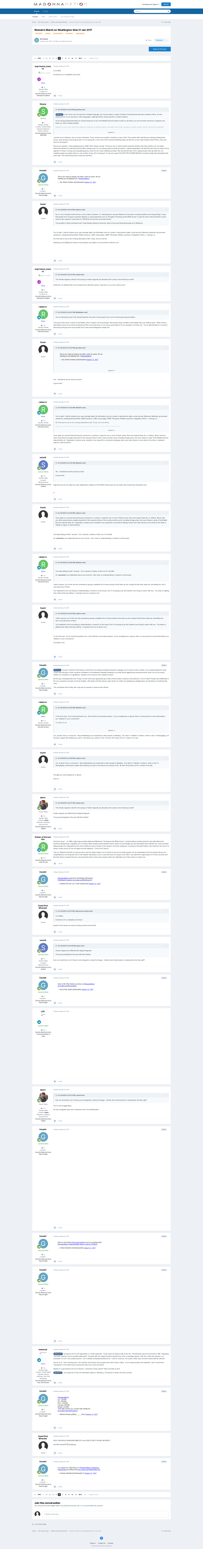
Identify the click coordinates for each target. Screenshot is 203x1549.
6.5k (44, 476)
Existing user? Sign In (151, 4)
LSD (43, 1011)
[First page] (35, 58)
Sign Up (166, 4)
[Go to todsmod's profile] (43, 1357)
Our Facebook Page (67, 17)
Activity (45, 11)
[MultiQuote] (54, 95)
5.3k (44, 858)
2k (44, 87)
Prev (39, 58)
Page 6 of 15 (93, 58)
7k (44, 189)
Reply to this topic (159, 49)
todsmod (43, 1349)
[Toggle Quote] (56, 109)
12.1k (44, 816)
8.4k (44, 1030)
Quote (60, 95)
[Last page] (85, 58)
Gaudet (45, 39)
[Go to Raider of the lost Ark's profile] (43, 847)
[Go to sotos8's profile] (43, 465)
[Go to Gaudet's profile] (36, 40)
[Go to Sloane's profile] (43, 111)
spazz (43, 797)
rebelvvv (78, 209)
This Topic (160, 11)
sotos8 (78, 274)
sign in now (80, 1506)
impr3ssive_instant (43, 67)
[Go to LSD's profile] (43, 1019)
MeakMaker (80, 312)
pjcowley (78, 109)
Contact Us (102, 1543)
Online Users (53, 17)
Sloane (43, 104)
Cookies (110, 1543)
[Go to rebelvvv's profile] (43, 314)
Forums (35, 17)
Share (149, 40)
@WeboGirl (58, 1354)
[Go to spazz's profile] (43, 805)
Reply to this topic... (53, 1514)
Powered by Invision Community (101, 1546)
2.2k (44, 325)
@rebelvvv (57, 1372)
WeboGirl (79, 407)
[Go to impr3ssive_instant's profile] (43, 76)
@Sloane (59, 114)
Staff (43, 17)
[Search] (168, 11)
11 (75, 58)
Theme (92, 1543)
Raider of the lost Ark (43, 838)
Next (80, 58)
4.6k (44, 1368)
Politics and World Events (63, 41)
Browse (36, 11)
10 (72, 58)
